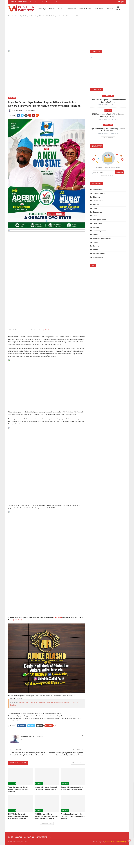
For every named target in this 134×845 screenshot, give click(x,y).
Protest (95, 242)
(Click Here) (47, 330)
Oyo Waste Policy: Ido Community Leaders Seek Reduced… (108, 129)
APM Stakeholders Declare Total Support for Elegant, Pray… (108, 115)
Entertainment (71, 9)
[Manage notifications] (129, 840)
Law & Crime (98, 9)
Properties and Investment (102, 238)
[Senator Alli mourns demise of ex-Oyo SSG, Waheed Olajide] (47, 776)
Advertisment (97, 189)
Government (108, 125)
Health (95, 216)
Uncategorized (108, 96)
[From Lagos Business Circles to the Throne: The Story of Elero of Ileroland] (73, 803)
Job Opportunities (99, 219)
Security (96, 246)
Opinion (96, 227)
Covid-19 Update (85, 9)
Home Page (42, 9)
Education (109, 9)
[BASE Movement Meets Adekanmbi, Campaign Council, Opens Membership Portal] (47, 803)
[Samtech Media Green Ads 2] (46, 465)
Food (95, 208)
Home (31, 2)
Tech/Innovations (99, 253)
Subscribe (119, 172)
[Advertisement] (67, 32)
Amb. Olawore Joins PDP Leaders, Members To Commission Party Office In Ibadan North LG (27, 753)
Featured (12, 98)
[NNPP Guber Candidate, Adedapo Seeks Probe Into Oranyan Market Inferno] (20, 803)
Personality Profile (99, 231)
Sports (60, 9)
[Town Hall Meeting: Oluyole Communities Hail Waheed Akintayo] (20, 776)
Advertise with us (55, 2)
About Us (37, 2)
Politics (52, 9)
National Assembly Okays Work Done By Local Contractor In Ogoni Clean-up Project (66, 753)
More (118, 10)
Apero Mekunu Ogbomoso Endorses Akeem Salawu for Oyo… (108, 100)
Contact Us (45, 2)
